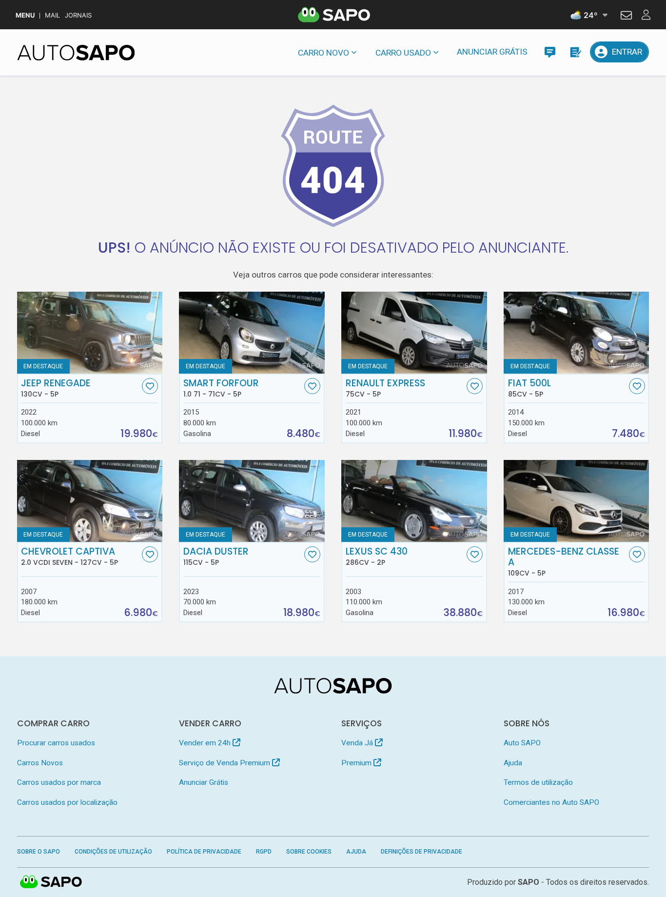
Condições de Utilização (113, 851)
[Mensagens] (549, 51)
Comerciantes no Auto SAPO (551, 802)
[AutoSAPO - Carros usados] (76, 52)
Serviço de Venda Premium (225, 762)
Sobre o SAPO (38, 851)
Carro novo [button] (323, 53)
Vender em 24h (206, 742)
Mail (52, 15)
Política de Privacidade (204, 851)
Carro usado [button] (403, 53)
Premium (357, 762)
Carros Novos (40, 762)
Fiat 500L (529, 388)
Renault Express (385, 388)
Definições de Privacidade (421, 851)
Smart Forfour (221, 388)
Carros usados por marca (59, 782)
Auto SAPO (522, 742)
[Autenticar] (626, 16)
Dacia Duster (216, 556)
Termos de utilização (538, 782)
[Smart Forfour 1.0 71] (251, 333)
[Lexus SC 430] (414, 501)
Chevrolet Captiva (69, 556)
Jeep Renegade (56, 388)
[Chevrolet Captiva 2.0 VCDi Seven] (89, 501)
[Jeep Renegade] (89, 333)
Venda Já (358, 742)
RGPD (264, 851)
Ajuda (513, 762)
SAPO (51, 882)
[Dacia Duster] (251, 501)
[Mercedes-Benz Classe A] (576, 501)
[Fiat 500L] (576, 333)
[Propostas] (575, 51)
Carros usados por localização (67, 802)
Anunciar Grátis (492, 52)
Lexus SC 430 (377, 556)
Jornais (78, 15)
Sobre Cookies (309, 851)
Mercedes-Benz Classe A (563, 562)
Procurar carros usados (56, 742)
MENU (25, 15)
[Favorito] (150, 386)
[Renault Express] (414, 333)
